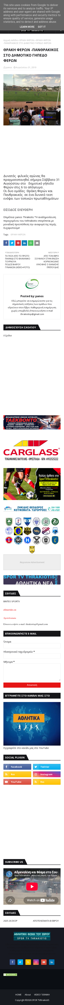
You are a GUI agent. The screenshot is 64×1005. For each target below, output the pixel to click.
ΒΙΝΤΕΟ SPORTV (11, 601)
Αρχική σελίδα (10, 40)
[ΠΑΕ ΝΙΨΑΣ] (32, 552)
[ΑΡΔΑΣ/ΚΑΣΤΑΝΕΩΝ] (46, 525)
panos (9, 67)
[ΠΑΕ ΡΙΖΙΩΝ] (55, 543)
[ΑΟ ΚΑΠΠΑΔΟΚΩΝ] (18, 534)
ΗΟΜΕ (18, 994)
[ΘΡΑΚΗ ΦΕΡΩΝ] (27, 534)
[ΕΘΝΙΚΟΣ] (27, 525)
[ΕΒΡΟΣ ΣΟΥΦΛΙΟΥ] (36, 525)
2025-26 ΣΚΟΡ (10, 920)
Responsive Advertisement (32, 562)
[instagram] (47, 774)
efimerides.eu (9, 609)
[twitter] (47, 767)
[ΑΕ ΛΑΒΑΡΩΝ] (55, 534)
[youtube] (17, 782)
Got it (42, 26)
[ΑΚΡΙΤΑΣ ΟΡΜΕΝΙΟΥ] (18, 543)
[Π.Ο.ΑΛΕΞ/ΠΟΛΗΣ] (18, 525)
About (28, 994)
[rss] (17, 774)
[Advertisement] (32, 150)
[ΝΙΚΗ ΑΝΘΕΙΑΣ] (36, 534)
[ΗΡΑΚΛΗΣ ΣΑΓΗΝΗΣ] (27, 543)
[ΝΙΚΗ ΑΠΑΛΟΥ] (9, 543)
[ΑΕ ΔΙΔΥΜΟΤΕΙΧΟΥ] (9, 525)
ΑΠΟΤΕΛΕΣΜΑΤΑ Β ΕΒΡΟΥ (46, 920)
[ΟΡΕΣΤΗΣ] (9, 534)
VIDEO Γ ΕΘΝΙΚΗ (42, 994)
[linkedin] (51, 962)
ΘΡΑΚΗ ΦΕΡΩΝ (26, 40)
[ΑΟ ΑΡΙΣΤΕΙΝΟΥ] (46, 543)
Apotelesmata (9, 618)
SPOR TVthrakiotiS (40, 1000)
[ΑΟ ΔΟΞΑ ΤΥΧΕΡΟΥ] (36, 543)
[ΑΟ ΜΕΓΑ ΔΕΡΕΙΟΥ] (55, 525)
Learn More (27, 26)
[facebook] (17, 767)
